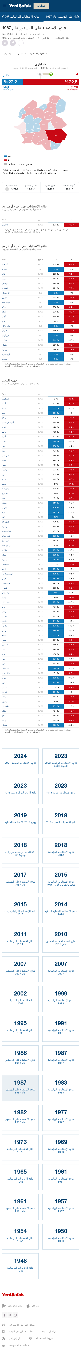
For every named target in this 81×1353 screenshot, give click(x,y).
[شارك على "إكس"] (6, 43)
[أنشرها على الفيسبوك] (14, 43)
